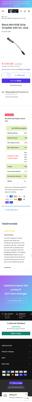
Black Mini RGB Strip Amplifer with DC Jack (14, 18)
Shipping (4, 66)
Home (5, 16)
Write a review (16, 333)
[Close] (26, 394)
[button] (3, 11)
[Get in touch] (25, 11)
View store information (11, 96)
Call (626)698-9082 (15, 301)
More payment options (16, 85)
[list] (16, 249)
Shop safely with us (12, 209)
